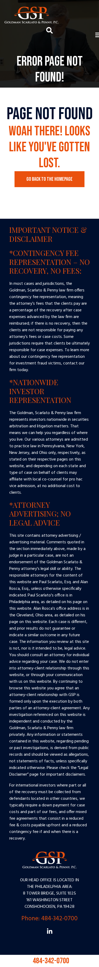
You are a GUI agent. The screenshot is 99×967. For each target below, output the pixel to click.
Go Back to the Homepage (49, 179)
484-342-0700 (49, 958)
